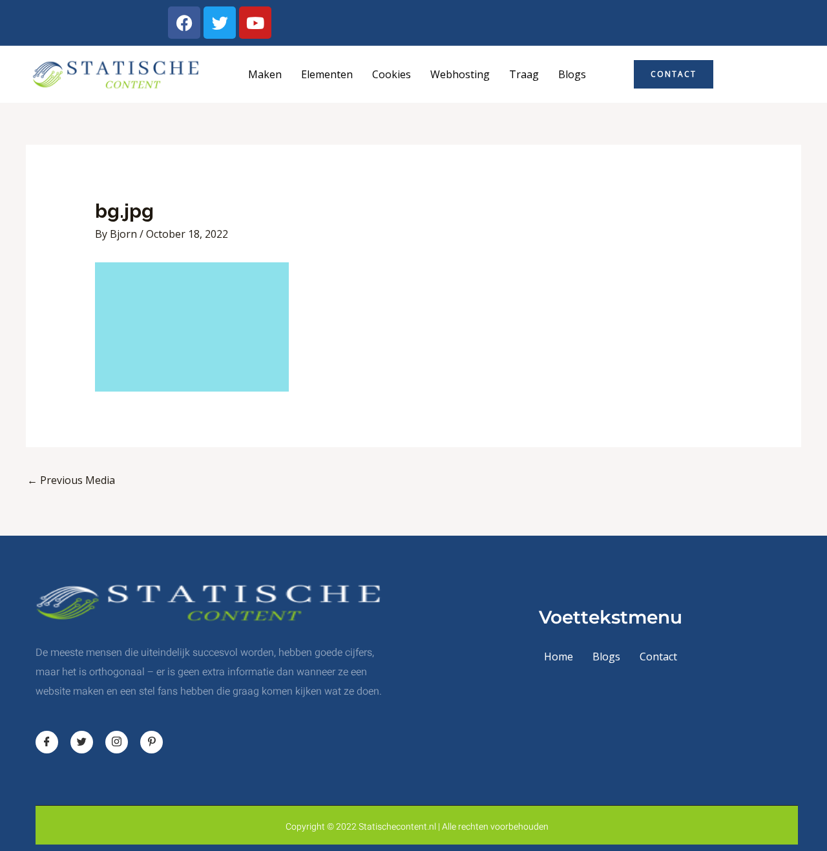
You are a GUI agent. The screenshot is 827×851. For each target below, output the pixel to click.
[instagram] (116, 742)
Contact (658, 656)
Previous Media (71, 480)
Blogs (572, 74)
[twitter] (81, 742)
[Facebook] (47, 742)
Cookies (391, 74)
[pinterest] (151, 742)
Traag (524, 74)
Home (558, 656)
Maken (265, 74)
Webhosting (460, 74)
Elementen (327, 74)
